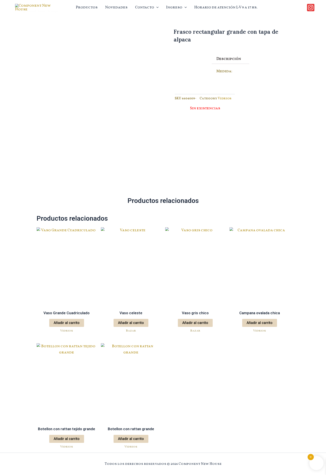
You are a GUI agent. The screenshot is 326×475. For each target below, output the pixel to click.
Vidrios (225, 98)
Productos (87, 7)
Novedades (116, 7)
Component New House (36, 11)
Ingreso (174, 7)
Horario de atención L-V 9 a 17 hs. (225, 7)
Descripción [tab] (228, 58)
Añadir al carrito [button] (67, 323)
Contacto (144, 7)
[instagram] (311, 7)
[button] (156, 7)
